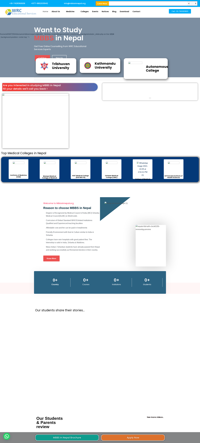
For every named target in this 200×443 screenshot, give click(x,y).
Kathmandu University (105, 65)
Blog (114, 11)
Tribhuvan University (61, 66)
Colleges (85, 11)
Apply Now (133, 437)
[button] (6, 436)
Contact (136, 11)
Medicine (70, 11)
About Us (56, 11)
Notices (105, 11)
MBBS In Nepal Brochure (67, 437)
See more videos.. (155, 417)
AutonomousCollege (157, 68)
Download (124, 11)
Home (45, 11)
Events (95, 11)
